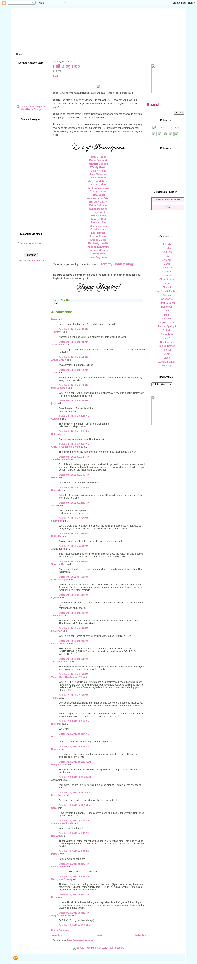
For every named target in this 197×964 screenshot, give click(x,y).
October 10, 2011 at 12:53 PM (75, 805)
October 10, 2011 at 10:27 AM (75, 762)
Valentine (167, 354)
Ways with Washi (167, 361)
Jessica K (56, 615)
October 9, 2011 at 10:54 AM (74, 444)
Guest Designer (167, 303)
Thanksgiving (167, 342)
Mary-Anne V (58, 795)
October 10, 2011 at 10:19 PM (75, 925)
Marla (54, 736)
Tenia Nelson (58, 344)
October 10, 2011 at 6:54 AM (74, 721)
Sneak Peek (166, 334)
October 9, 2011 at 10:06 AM (74, 416)
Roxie (54, 897)
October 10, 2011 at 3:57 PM (74, 851)
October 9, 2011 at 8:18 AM (73, 370)
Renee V (55, 749)
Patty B (55, 854)
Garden (167, 295)
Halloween (167, 307)
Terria (54, 372)
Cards (167, 264)
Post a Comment (60, 930)
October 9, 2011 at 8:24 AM (73, 385)
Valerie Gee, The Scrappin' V (66, 677)
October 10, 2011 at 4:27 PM (74, 864)
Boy (167, 256)
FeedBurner (38, 260)
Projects (167, 330)
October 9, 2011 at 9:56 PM (73, 695)
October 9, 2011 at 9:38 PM (73, 674)
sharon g (56, 521)
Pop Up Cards (166, 322)
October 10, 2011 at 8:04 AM (74, 734)
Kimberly (56, 490)
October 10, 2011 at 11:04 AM (75, 792)
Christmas (167, 275)
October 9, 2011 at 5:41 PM (73, 613)
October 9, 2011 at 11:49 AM (74, 474)
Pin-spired (166, 318)
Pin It (55, 76)
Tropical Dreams (166, 346)
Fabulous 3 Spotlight (167, 291)
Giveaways (167, 299)
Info (167, 310)
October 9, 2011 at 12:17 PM (74, 487)
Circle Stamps (166, 279)
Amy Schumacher (61, 915)
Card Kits (167, 260)
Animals (167, 244)
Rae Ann (56, 836)
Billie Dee (56, 724)
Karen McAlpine (60, 579)
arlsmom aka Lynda (62, 823)
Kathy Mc (56, 536)
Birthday (167, 248)
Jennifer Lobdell (60, 459)
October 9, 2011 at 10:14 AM (74, 431)
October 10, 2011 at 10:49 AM (75, 777)
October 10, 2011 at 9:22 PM (74, 912)
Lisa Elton (56, 631)
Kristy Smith (58, 866)
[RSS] (15, 958)
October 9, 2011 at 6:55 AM (73, 329)
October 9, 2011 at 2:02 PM (73, 533)
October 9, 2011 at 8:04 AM (73, 342)
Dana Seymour (98, 257)
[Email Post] (55, 303)
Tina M (54, 697)
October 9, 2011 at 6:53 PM (73, 628)
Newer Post (56, 935)
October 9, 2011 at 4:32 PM (73, 595)
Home (99, 935)
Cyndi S (55, 418)
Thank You (166, 338)
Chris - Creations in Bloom (65, 446)
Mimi (166, 314)
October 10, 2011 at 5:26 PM (74, 876)
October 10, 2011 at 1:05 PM (74, 820)
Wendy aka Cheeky (61, 879)
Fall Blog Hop (66, 66)
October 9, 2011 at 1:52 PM (73, 518)
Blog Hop (65, 300)
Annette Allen (58, 360)
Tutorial (167, 350)
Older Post (141, 935)
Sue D (54, 505)
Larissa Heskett (60, 643)
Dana (54, 319)
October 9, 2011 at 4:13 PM (73, 577)
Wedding (167, 365)
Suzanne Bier (58, 564)
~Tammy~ (56, 332)
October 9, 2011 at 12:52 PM (74, 502)
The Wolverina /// (60, 661)
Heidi (54, 477)
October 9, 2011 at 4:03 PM (73, 546)
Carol (54, 808)
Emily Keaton (58, 764)
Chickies (166, 271)
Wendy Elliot (98, 219)
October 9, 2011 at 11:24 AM (74, 456)
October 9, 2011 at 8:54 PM (73, 659)
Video (167, 357)
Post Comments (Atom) (80, 940)
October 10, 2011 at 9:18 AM (74, 746)
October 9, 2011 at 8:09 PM (73, 641)
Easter (167, 283)
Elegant (167, 287)
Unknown (56, 434)
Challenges (167, 267)
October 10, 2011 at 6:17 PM (74, 894)
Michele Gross (59, 388)
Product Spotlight (167, 326)
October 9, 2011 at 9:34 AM (73, 400)
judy (53, 403)
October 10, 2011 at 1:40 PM (74, 833)
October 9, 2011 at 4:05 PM (73, 561)
